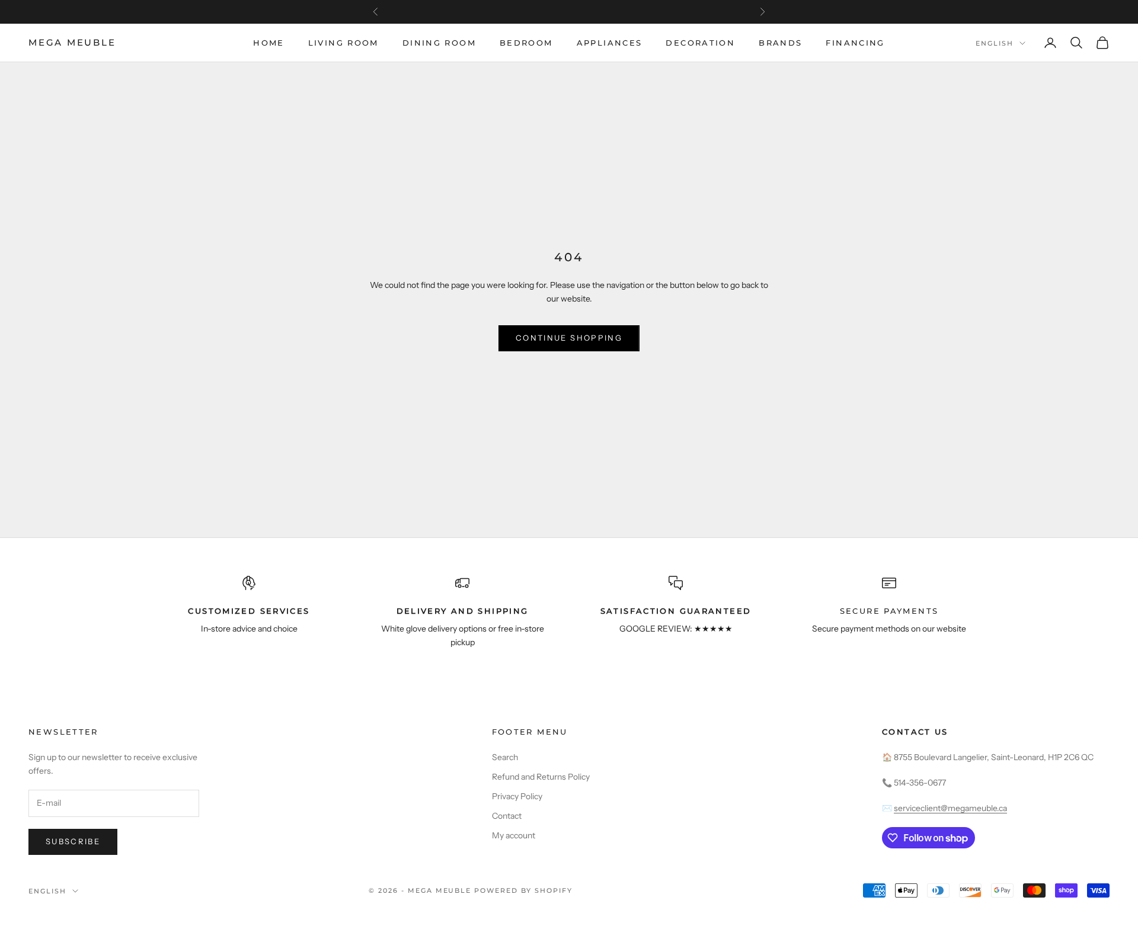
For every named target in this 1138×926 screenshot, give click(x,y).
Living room (343, 42)
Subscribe (73, 841)
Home (268, 42)
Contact (507, 815)
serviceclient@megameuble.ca (950, 808)
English (995, 43)
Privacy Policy (517, 796)
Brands (780, 42)
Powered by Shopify (523, 890)
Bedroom (526, 42)
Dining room (439, 42)
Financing (855, 42)
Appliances (609, 42)
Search (505, 757)
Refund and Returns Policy (541, 776)
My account (513, 835)
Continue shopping (569, 337)
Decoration (700, 42)
